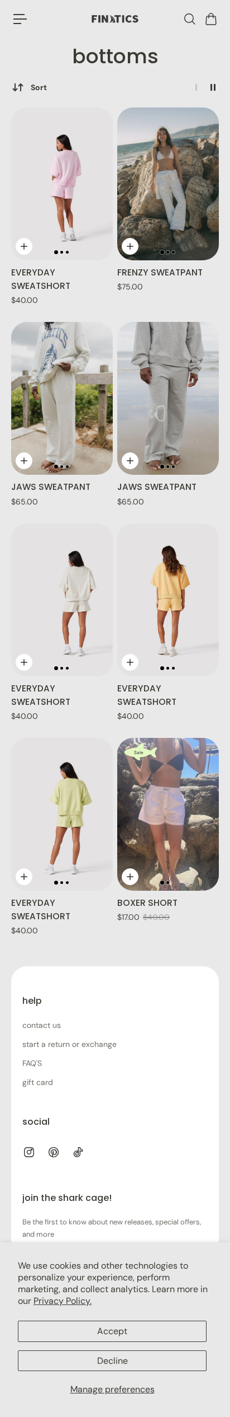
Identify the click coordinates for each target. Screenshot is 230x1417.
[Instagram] (29, 1152)
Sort (39, 87)
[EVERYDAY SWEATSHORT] (62, 183)
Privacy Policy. (62, 1301)
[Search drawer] (189, 19)
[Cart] (210, 19)
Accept (112, 1331)
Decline (112, 1361)
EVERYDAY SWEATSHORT (40, 279)
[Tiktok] (78, 1152)
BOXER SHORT (147, 903)
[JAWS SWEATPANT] (62, 398)
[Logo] (115, 19)
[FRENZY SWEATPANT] (168, 183)
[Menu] (20, 19)
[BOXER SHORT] (168, 814)
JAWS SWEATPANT (50, 487)
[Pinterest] (53, 1152)
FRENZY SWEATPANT (160, 272)
